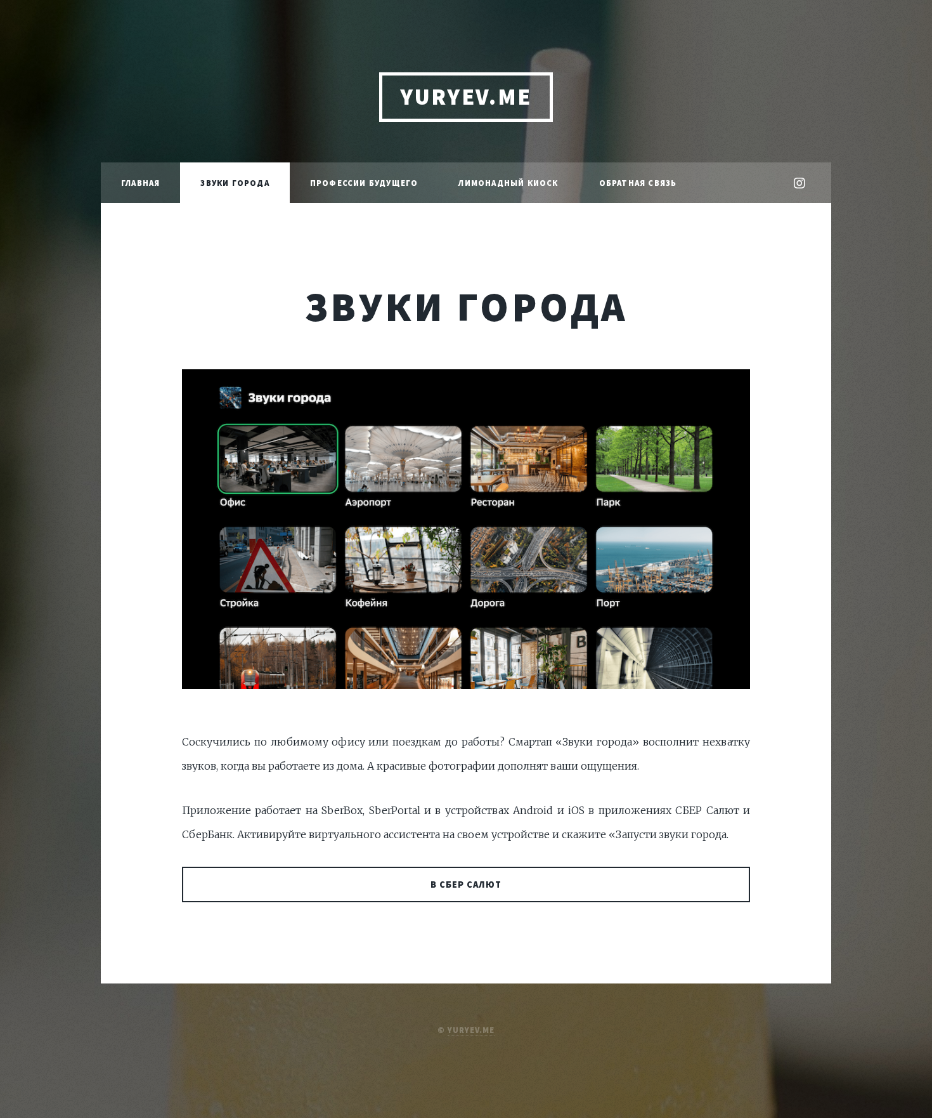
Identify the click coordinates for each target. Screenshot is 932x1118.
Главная (140, 183)
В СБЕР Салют (466, 884)
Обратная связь (638, 183)
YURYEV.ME (466, 96)
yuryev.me (471, 1030)
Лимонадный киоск (508, 183)
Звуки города (234, 183)
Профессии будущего (364, 183)
